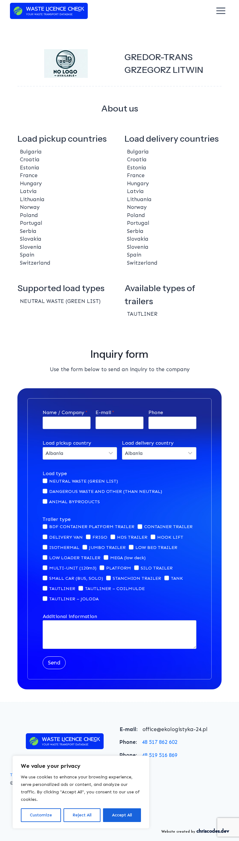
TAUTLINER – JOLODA (74, 599)
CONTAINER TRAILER (168, 526)
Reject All (82, 815)
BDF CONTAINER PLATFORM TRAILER (91, 526)
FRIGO (99, 537)
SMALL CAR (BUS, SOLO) (76, 578)
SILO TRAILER (157, 568)
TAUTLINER (62, 588)
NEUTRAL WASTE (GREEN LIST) (83, 481)
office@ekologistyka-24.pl (175, 729)
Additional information (70, 616)
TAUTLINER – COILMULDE (115, 588)
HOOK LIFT (170, 537)
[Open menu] (221, 11)
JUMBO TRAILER (107, 547)
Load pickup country (67, 443)
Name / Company (65, 412)
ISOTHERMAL (64, 547)
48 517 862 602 (159, 742)
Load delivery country (148, 443)
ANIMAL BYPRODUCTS (74, 501)
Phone (155, 412)
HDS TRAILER (132, 537)
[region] (80, 792)
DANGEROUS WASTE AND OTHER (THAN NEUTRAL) (105, 491)
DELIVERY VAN (66, 537)
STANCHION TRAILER (137, 578)
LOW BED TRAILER (156, 547)
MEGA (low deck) (128, 557)
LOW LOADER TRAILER (75, 557)
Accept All (122, 815)
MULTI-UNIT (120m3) (72, 568)
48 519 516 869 (159, 755)
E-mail (105, 412)
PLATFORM (118, 568)
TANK (177, 578)
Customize (41, 815)
